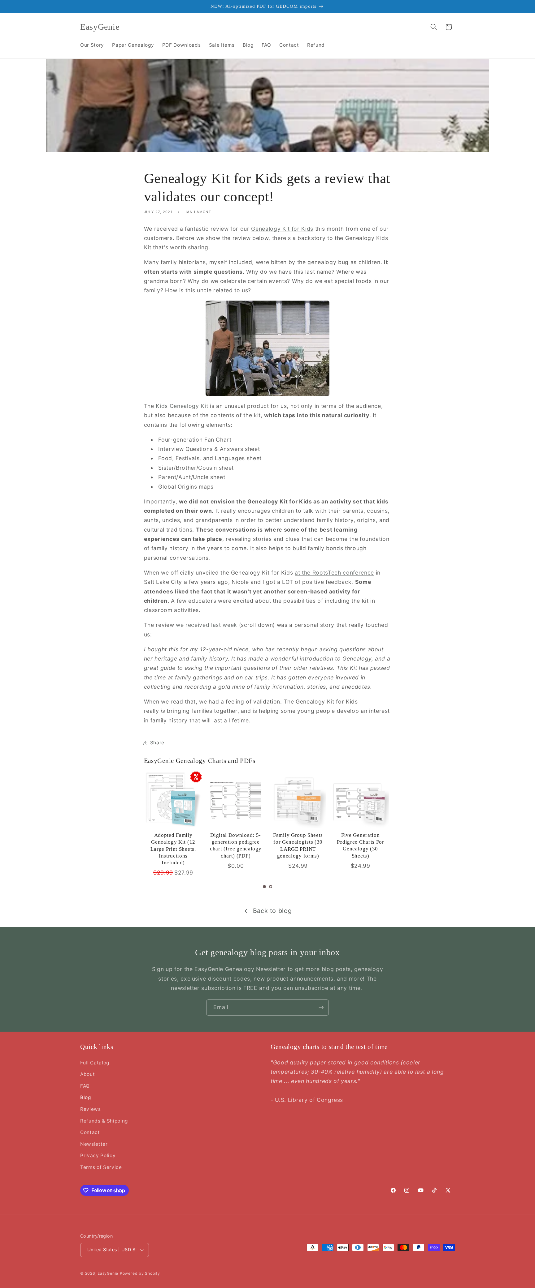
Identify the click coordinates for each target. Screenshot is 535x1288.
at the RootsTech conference (334, 572)
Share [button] (157, 743)
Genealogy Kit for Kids (282, 228)
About (87, 1074)
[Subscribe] (321, 1007)
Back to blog (272, 910)
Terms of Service (101, 1167)
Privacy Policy (97, 1155)
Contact (90, 1132)
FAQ (85, 1086)
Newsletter (94, 1144)
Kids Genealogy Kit (182, 406)
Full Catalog (94, 1063)
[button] (433, 26)
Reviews (90, 1109)
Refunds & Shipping (104, 1121)
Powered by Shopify (140, 1273)
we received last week (206, 625)
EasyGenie (108, 1273)
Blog (85, 1097)
